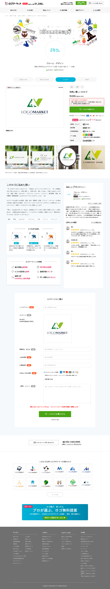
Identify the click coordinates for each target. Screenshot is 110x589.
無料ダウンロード (29, 551)
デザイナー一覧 (13, 15)
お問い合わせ (16, 548)
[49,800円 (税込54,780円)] (73, 484)
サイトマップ (84, 548)
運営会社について (84, 539)
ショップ (65, 79)
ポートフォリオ (44, 79)
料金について (28, 539)
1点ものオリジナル (46, 546)
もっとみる (55, 494)
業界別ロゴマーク (29, 546)
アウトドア (54, 219)
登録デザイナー (28, 544)
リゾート (45, 219)
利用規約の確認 (55, 419)
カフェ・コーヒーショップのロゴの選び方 (88, 571)
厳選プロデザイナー (46, 539)
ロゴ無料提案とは (84, 553)
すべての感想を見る (96, 222)
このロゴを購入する (88, 109)
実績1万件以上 (45, 556)
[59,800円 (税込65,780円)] (33, 470)
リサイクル (31, 219)
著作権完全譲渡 (45, 544)
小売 (38, 219)
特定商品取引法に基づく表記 (87, 541)
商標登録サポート (46, 561)
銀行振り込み (49, 379)
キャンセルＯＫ (45, 551)
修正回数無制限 (45, 548)
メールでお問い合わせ (96, 3)
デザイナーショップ (32, 15)
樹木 (72, 87)
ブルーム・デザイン (22, 15)
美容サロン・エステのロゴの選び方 (88, 568)
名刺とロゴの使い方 (85, 561)
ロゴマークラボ (65, 532)
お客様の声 (15, 539)
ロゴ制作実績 (28, 548)
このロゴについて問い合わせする (45, 442)
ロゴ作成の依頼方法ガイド (86, 556)
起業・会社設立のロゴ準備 (86, 558)
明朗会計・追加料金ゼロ (47, 541)
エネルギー (22, 219)
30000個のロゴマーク (47, 536)
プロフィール (23, 79)
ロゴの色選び (16, 553)
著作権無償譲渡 (16, 541)
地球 (77, 87)
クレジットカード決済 (51, 372)
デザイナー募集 (84, 551)
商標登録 (15, 544)
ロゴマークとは (64, 539)
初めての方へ (16, 536)
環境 (14, 219)
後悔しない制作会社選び (66, 536)
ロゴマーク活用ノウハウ (66, 544)
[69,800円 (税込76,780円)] (46, 484)
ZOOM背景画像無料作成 (18, 558)
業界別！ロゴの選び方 (66, 548)
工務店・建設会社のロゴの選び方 (88, 576)
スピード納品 (45, 553)
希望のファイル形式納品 (47, 558)
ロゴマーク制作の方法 (66, 541)
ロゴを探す (27, 536)
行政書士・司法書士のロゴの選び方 (88, 574)
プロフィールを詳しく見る (94, 203)
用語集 (62, 546)
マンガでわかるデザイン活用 (19, 556)
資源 (9, 219)
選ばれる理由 (28, 541)
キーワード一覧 (84, 546)
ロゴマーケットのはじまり (86, 536)
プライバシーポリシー (85, 544)
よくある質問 (16, 546)
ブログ (87, 79)
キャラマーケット (17, 561)
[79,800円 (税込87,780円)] (19, 470)
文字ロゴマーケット (17, 563)
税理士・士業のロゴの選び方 (87, 565)
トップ (6, 15)
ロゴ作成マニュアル (17, 551)
